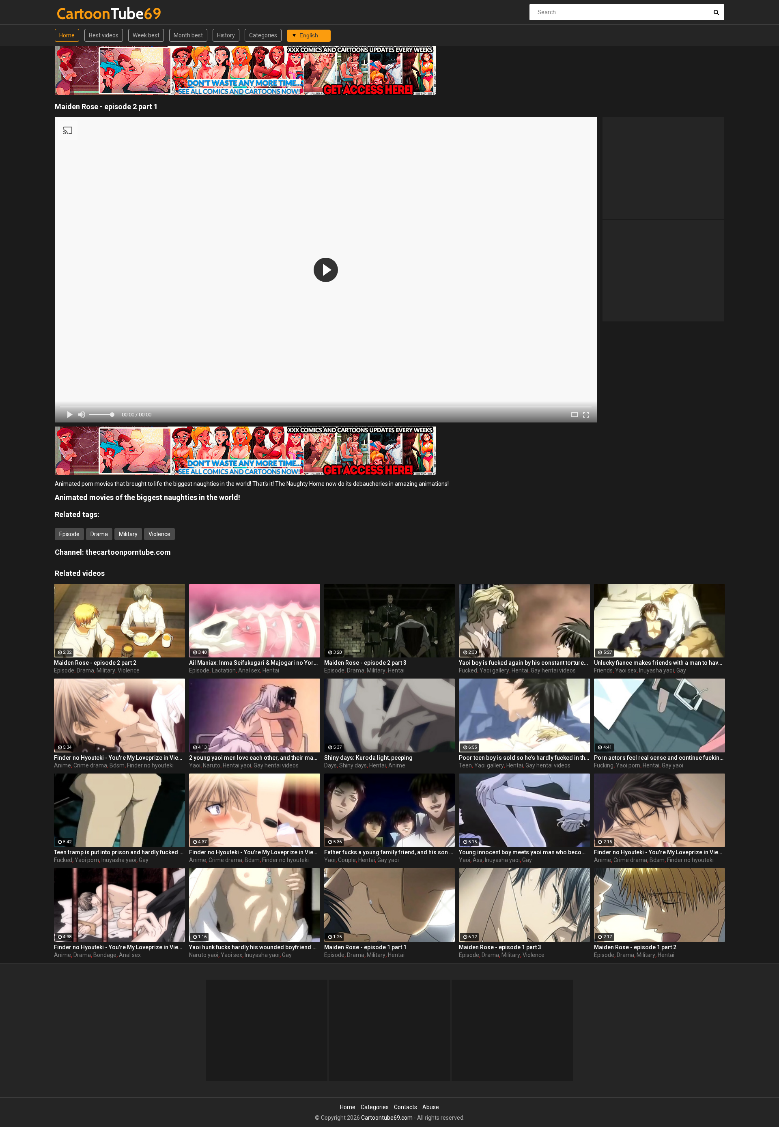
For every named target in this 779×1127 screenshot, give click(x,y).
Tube (78, 13)
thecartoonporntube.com (128, 552)
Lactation (224, 670)
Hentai (271, 670)
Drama (99, 534)
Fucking (603, 765)
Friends (603, 670)
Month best (188, 35)
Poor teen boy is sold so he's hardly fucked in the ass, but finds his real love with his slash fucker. (524, 757)
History (226, 35)
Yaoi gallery (494, 670)
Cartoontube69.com (387, 1117)
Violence (159, 534)
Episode (69, 534)
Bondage (104, 955)
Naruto (211, 765)
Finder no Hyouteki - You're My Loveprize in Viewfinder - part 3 (119, 947)
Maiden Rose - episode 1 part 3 (500, 947)
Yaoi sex (626, 670)
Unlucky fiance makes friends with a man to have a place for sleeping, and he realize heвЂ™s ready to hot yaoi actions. (659, 662)
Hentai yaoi (237, 765)
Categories (263, 35)
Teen (465, 765)
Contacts (405, 1107)
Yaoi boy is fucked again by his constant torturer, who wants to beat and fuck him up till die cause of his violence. (524, 662)
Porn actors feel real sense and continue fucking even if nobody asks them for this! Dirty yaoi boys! (659, 757)
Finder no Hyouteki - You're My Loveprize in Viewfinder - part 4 (659, 852)
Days (330, 765)
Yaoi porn (628, 765)
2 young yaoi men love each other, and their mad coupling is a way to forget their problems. (254, 757)
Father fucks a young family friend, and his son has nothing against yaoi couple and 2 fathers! (389, 852)
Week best (146, 35)
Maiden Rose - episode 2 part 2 (95, 662)
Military (128, 534)
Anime (62, 765)
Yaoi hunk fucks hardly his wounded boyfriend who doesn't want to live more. (254, 947)
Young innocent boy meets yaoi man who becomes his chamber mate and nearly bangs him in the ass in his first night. (524, 852)
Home (67, 35)
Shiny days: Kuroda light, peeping (368, 757)
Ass (477, 860)
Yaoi (194, 765)
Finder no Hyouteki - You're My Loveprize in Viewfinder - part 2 (119, 757)
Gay (681, 670)
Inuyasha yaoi (656, 670)
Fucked (468, 670)
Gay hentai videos (553, 670)
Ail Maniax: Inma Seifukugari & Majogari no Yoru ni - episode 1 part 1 (254, 662)
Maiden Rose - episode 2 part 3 (365, 662)
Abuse (430, 1107)
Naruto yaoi (203, 955)
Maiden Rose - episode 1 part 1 (365, 947)
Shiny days (353, 765)
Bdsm (117, 765)
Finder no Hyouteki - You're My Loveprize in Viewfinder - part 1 (254, 852)
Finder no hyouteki (150, 765)
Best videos (103, 35)
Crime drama (90, 765)
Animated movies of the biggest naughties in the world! (147, 497)
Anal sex (249, 670)
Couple (347, 860)
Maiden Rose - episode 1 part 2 (635, 947)
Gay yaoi (672, 765)
